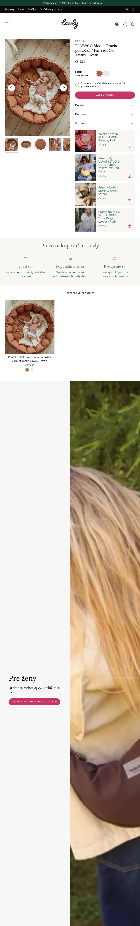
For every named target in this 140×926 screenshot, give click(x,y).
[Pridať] (129, 146)
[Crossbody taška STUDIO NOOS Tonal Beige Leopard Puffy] (85, 220)
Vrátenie (80, 123)
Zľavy (21, 9)
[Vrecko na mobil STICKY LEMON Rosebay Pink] (85, 141)
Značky (32, 9)
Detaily (79, 105)
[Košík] (133, 24)
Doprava (80, 114)
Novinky (9, 9)
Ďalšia (63, 87)
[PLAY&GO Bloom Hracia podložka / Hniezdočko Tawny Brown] (29, 327)
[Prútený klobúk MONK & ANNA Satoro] (85, 194)
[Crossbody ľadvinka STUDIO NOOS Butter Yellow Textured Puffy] (85, 167)
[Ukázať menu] (6, 24)
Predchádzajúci (11, 87)
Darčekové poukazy (50, 9)
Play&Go (80, 40)
